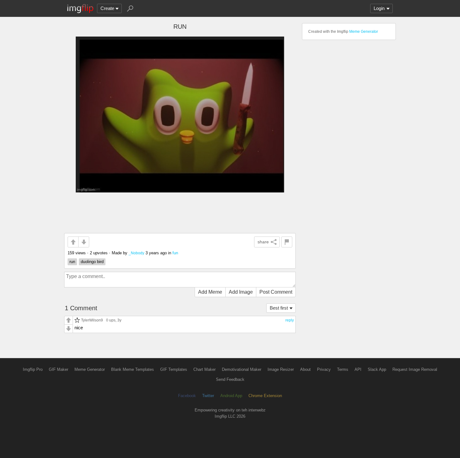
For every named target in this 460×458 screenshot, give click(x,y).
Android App (231, 395)
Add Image (241, 292)
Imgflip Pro (33, 369)
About (305, 369)
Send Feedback (230, 379)
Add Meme (210, 292)
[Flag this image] (286, 241)
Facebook (187, 395)
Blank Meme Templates (132, 369)
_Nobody (136, 253)
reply (289, 320)
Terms (342, 369)
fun (175, 253)
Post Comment (275, 292)
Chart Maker (204, 369)
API (358, 369)
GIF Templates (173, 369)
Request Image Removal (414, 369)
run (72, 261)
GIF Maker (58, 369)
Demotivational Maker (241, 369)
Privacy (324, 369)
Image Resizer (281, 369)
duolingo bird (92, 261)
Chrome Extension (265, 395)
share (263, 241)
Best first (279, 308)
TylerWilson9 (92, 320)
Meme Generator (363, 31)
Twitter (208, 395)
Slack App (377, 369)
